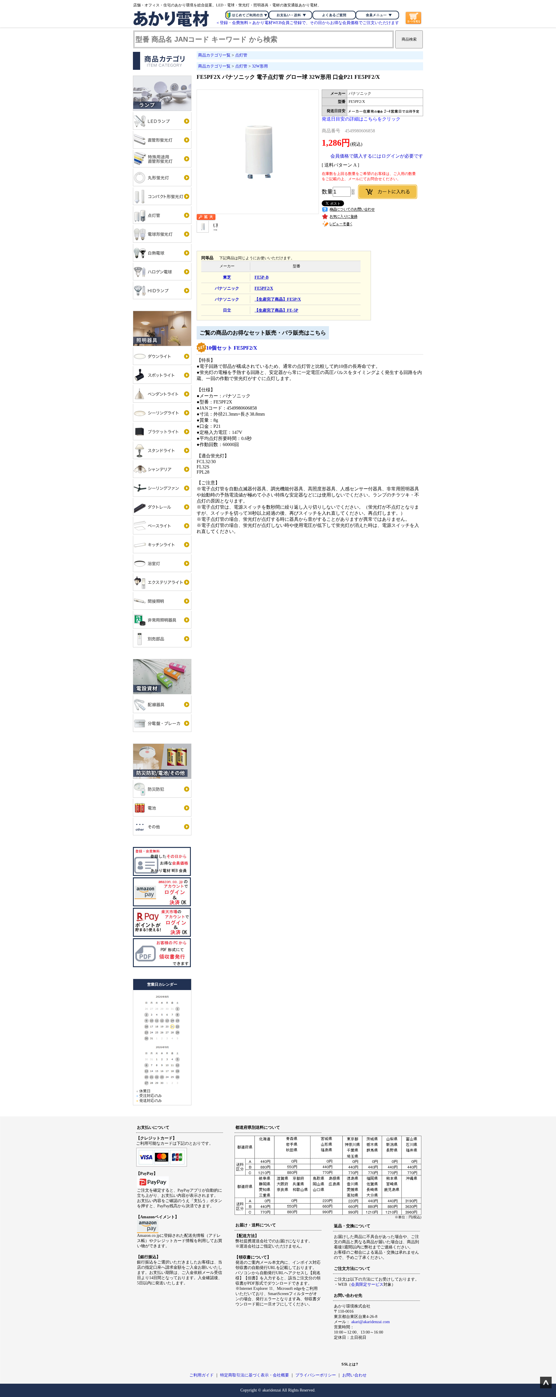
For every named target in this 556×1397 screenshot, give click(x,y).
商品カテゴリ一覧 (214, 55)
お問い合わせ (354, 1375)
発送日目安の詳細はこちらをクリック (361, 118)
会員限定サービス (367, 1284)
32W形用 (260, 66)
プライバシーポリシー (315, 1375)
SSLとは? (349, 1364)
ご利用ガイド (201, 1375)
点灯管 (241, 55)
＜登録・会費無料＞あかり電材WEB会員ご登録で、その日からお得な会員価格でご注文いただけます (307, 23)
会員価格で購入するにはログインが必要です (376, 156)
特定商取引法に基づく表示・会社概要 (254, 1375)
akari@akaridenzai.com (370, 1322)
